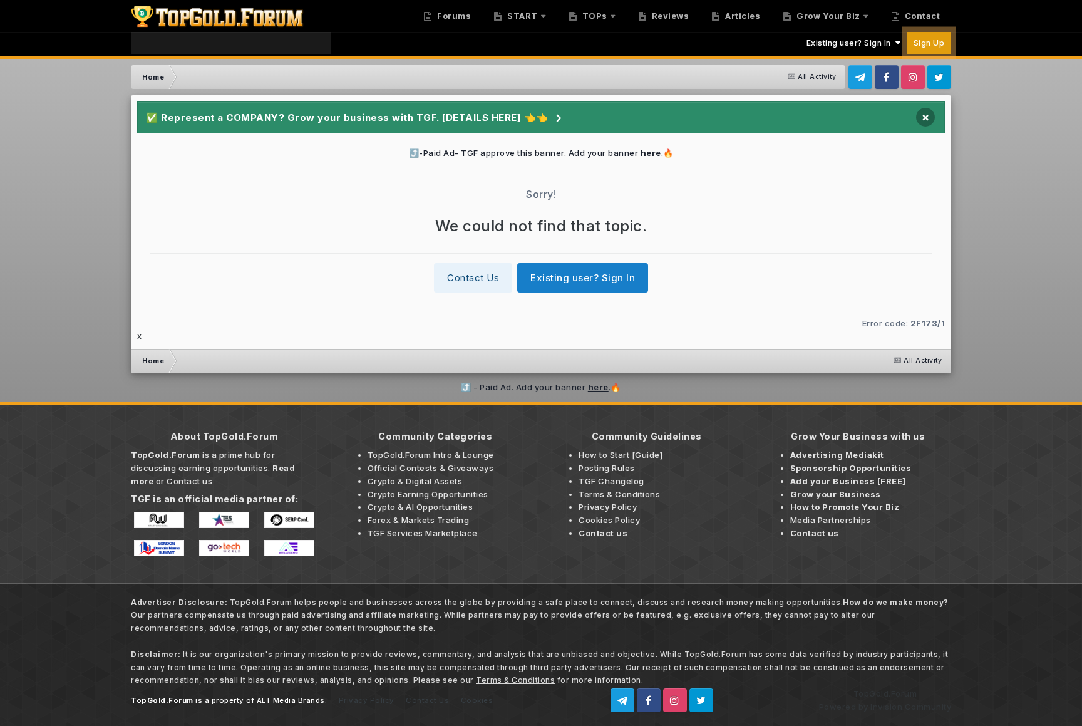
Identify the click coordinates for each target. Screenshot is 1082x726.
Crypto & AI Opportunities (420, 507)
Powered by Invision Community (885, 707)
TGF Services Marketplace (423, 533)
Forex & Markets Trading (419, 520)
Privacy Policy (608, 507)
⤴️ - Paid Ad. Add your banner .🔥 (541, 387)
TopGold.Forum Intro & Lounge (431, 455)
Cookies (477, 700)
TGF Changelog (611, 481)
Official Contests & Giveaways (431, 468)
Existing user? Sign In (850, 43)
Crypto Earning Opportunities (428, 494)
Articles (742, 16)
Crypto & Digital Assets (415, 481)
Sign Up (929, 43)
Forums (453, 16)
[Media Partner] (159, 519)
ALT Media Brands (291, 700)
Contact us (189, 481)
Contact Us (473, 278)
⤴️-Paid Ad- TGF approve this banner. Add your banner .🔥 (541, 153)
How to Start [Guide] (620, 455)
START (521, 16)
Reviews (669, 16)
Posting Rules (607, 468)
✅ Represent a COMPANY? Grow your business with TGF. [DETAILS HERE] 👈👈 (347, 117)
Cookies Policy (609, 520)
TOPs (593, 16)
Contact (921, 16)
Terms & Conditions (619, 494)
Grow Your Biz (827, 16)
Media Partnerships (830, 520)
